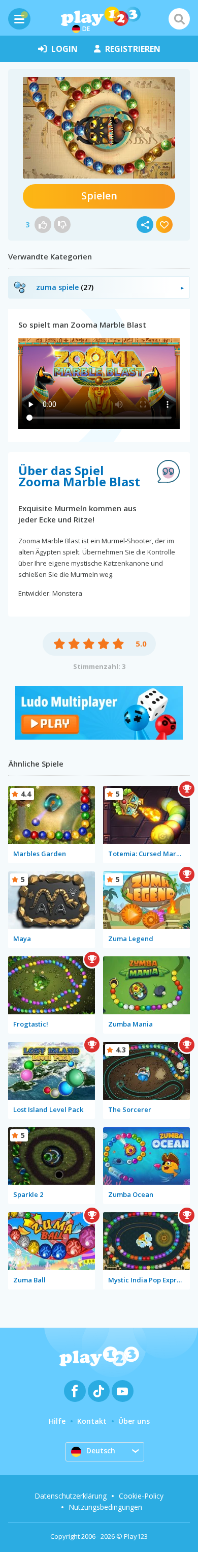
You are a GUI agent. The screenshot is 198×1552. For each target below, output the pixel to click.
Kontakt (92, 1421)
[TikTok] (99, 1391)
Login (64, 48)
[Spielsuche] (179, 19)
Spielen (99, 195)
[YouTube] (123, 1391)
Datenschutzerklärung (71, 1496)
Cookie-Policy (141, 1496)
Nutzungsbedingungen (105, 1507)
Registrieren (132, 48)
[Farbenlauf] (99, 737)
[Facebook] (75, 1391)
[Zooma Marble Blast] (99, 128)
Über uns (134, 1421)
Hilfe (57, 1421)
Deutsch (100, 1450)
